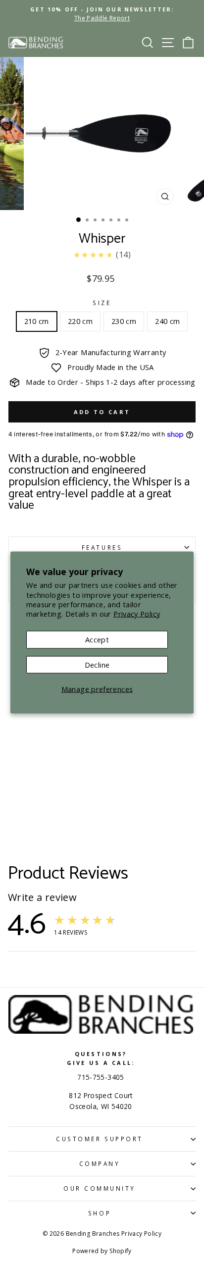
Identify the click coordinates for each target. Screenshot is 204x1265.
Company (99, 1163)
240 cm (167, 321)
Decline (97, 664)
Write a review (42, 897)
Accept (97, 639)
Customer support (99, 1139)
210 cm (36, 321)
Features (102, 547)
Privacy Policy (136, 613)
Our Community (99, 1188)
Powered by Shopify (102, 1251)
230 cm (123, 321)
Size (102, 303)
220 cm (80, 321)
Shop (99, 1213)
